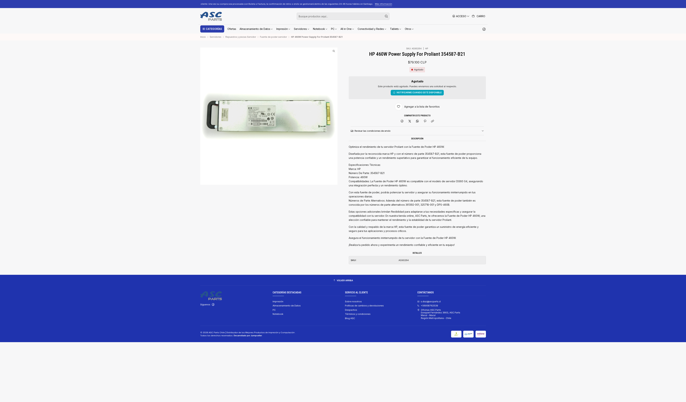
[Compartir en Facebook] (402, 121)
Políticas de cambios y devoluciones (364, 305)
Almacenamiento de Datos (287, 305)
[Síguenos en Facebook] (484, 28)
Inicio (203, 37)
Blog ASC (350, 318)
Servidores (215, 37)
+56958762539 (429, 305)
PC (274, 310)
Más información (437, 4)
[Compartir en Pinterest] (425, 121)
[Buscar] (386, 16)
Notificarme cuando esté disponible (419, 92)
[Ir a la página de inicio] (211, 16)
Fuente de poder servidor (273, 37)
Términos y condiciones (358, 314)
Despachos (351, 310)
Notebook (278, 314)
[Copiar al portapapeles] (432, 121)
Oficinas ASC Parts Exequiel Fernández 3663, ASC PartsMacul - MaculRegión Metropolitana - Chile (440, 314)
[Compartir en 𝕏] (409, 121)
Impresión (278, 301)
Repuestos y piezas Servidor (240, 37)
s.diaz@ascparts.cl (431, 301)
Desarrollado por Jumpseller (248, 335)
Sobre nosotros (353, 301)
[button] (212, 29)
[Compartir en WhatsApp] (417, 121)
